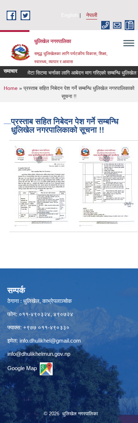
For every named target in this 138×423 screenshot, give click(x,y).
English (69, 15)
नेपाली (91, 15)
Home (11, 88)
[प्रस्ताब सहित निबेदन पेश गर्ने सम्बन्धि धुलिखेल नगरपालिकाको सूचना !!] (41, 185)
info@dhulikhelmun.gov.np (38, 354)
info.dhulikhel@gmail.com (50, 340)
